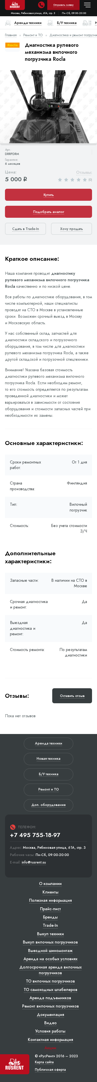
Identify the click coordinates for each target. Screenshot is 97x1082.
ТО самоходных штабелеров (50, 989)
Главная (11, 35)
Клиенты (50, 892)
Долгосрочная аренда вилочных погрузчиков (50, 970)
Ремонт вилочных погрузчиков (50, 1006)
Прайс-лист (50, 909)
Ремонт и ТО (33, 35)
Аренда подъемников (50, 998)
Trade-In (50, 925)
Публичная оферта (50, 1069)
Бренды (50, 917)
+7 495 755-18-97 (35, 835)
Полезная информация (50, 900)
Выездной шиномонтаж (50, 951)
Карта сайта (44, 1062)
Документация (50, 1015)
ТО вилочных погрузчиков (50, 981)
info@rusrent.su (34, 862)
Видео (50, 1023)
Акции (50, 1048)
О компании (50, 883)
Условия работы (50, 1031)
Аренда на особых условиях (50, 959)
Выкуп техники (50, 934)
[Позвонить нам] (41, 5)
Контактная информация (50, 1039)
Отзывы (83, 172)
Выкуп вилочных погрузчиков (50, 942)
